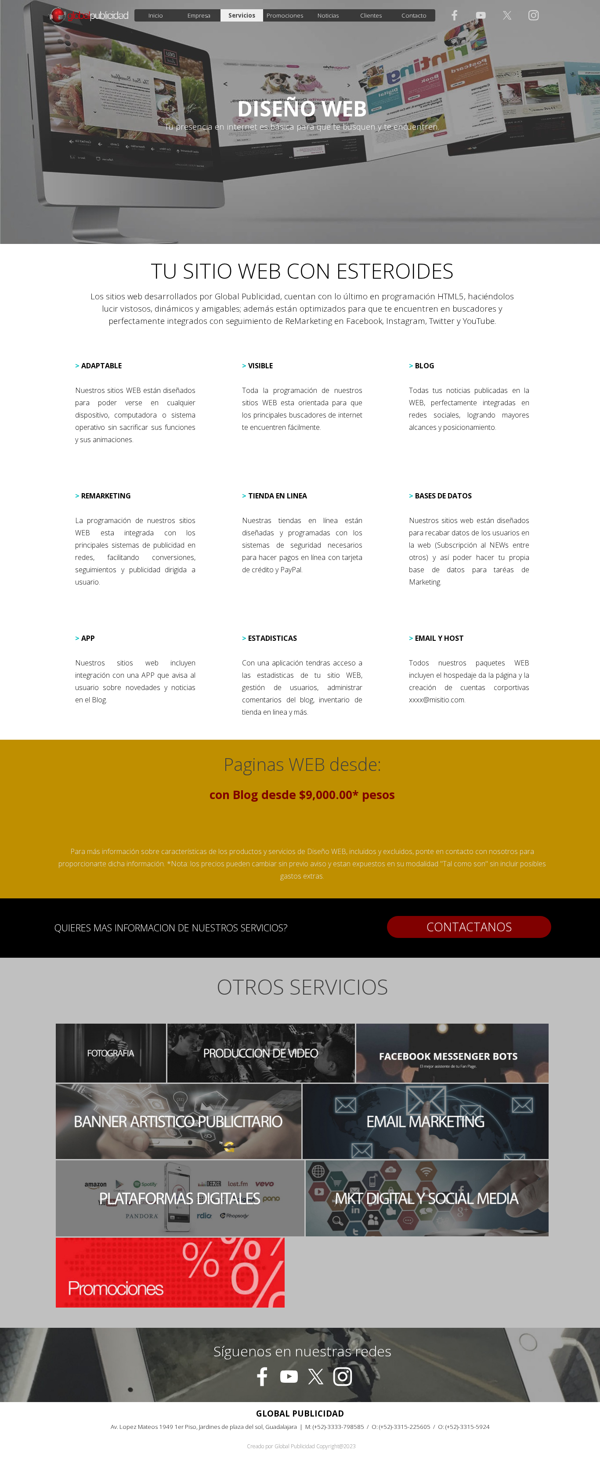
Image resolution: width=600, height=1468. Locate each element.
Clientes (371, 15)
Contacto (414, 15)
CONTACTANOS (469, 927)
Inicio (155, 15)
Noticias (328, 15)
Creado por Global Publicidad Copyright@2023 (301, 1446)
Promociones (285, 15)
